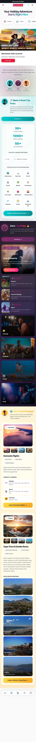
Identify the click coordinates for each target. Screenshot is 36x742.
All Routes (18, 119)
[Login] (32, 5)
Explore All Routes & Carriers (17, 213)
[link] (18, 5)
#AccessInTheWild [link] (18, 1)
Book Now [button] (8, 60)
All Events (18, 239)
